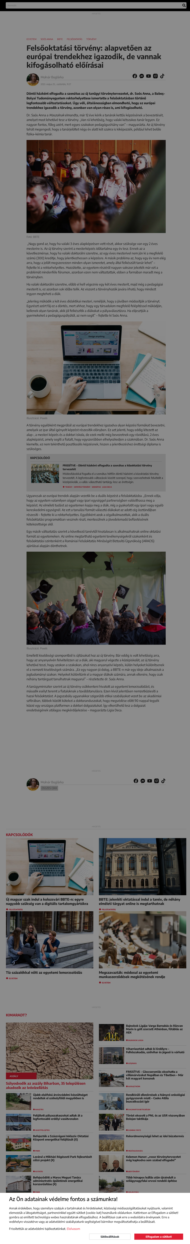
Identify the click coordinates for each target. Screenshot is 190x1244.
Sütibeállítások (110, 1236)
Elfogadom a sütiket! (159, 1236)
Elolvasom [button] (73, 1229)
